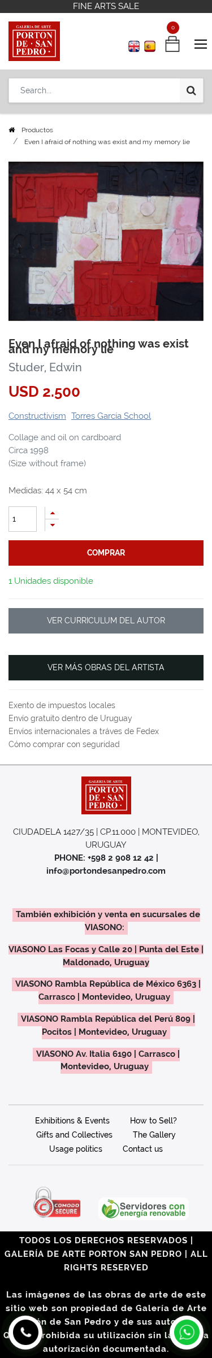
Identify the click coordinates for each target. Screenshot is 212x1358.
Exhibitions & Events (72, 1120)
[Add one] (52, 513)
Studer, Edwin (45, 367)
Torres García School (111, 416)
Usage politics (75, 1148)
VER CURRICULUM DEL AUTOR (106, 620)
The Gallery (154, 1134)
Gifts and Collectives (74, 1134)
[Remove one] (52, 525)
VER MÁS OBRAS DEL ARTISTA (106, 667)
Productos (37, 130)
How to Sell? (153, 1120)
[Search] (191, 90)
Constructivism (37, 416)
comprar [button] (106, 552)
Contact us (143, 1148)
